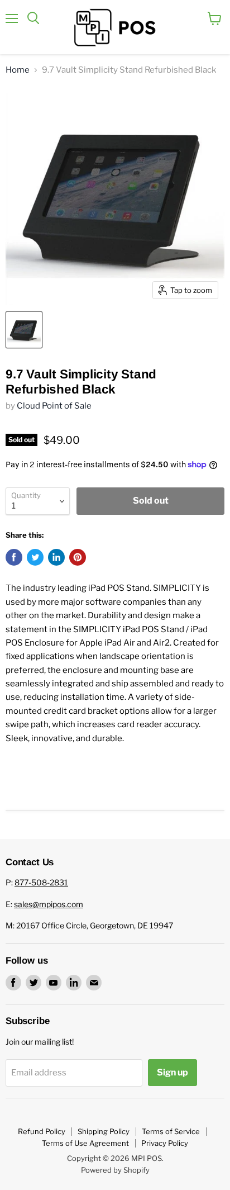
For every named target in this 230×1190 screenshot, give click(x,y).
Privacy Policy (164, 1143)
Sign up (172, 1072)
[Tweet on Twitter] (35, 557)
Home (18, 70)
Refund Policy (41, 1131)
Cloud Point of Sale (54, 406)
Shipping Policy (104, 1131)
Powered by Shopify (115, 1169)
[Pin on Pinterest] (77, 557)
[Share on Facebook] (14, 557)
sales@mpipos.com (48, 904)
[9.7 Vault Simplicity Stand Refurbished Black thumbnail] (24, 330)
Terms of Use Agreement (85, 1143)
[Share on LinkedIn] (56, 557)
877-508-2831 (41, 882)
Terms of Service (171, 1131)
